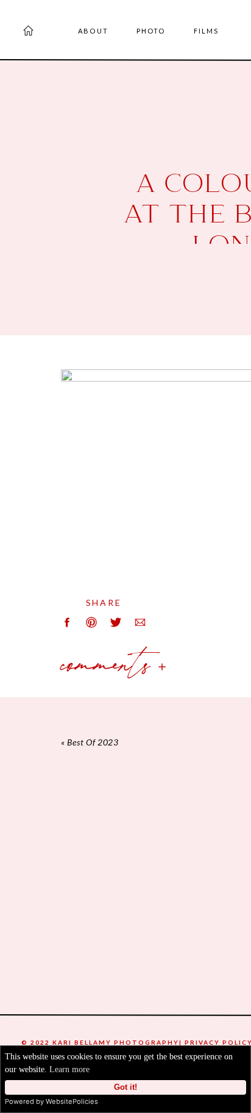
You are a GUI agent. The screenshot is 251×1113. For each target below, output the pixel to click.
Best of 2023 (92, 742)
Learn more (69, 1069)
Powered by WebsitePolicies (51, 1101)
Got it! (125, 1087)
